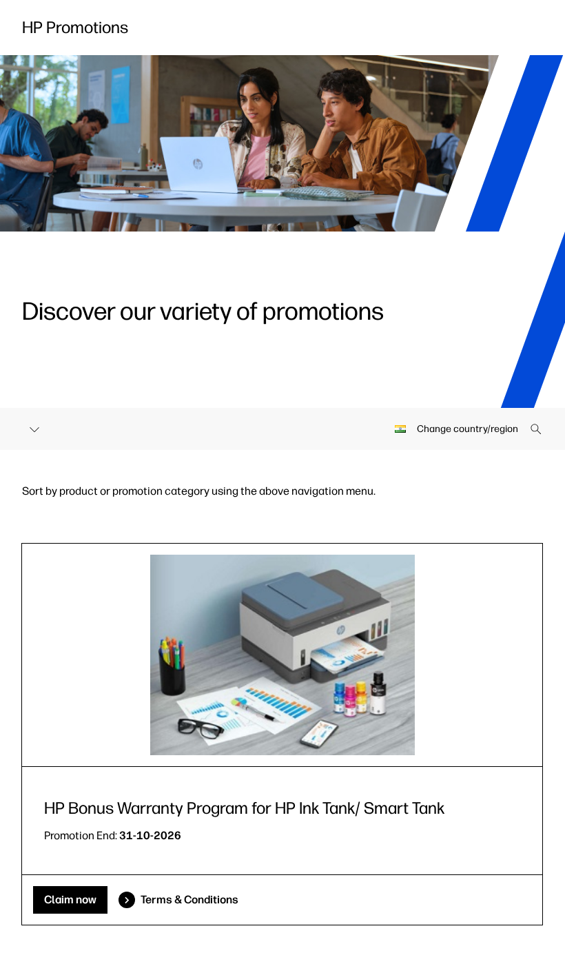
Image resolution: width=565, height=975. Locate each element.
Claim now (70, 899)
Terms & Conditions (189, 899)
